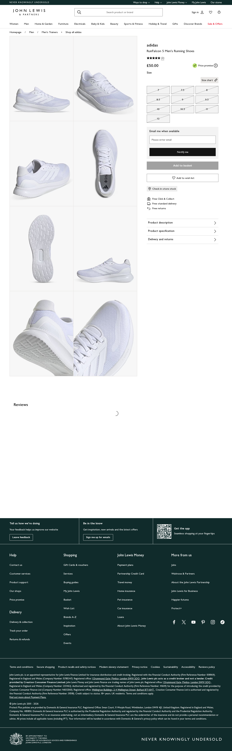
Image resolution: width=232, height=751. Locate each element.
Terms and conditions (21, 666)
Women (14, 23)
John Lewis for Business (184, 591)
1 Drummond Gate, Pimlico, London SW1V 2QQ (116, 678)
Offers (67, 634)
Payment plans (125, 564)
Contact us (16, 564)
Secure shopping (46, 666)
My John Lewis (199, 2)
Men (26, 23)
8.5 (153, 100)
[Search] (79, 12)
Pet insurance (124, 599)
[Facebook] (174, 623)
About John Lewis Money (131, 625)
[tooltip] (215, 65)
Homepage (15, 32)
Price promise (17, 599)
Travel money (124, 582)
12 (153, 119)
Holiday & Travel (158, 23)
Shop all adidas (74, 32)
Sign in (195, 12)
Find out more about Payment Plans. (28, 697)
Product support (19, 582)
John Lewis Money (175, 2)
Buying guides (71, 582)
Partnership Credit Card (130, 573)
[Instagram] (213, 623)
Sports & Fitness (133, 23)
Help (157, 2)
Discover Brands (193, 23)
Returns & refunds (20, 639)
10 (153, 110)
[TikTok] (222, 623)
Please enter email (161, 139)
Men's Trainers (50, 32)
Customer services (20, 573)
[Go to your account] (202, 12)
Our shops (15, 591)
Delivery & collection (21, 622)
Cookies (155, 666)
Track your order (19, 630)
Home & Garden (43, 23)
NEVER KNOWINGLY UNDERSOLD (29, 2)
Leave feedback (21, 537)
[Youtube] (193, 623)
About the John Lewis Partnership (190, 582)
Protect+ (176, 608)
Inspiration (69, 625)
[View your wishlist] (210, 12)
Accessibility (188, 666)
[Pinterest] (203, 623)
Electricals (79, 23)
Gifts (175, 23)
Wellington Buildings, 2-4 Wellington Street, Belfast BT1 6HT (123, 689)
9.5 (202, 100)
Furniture (63, 23)
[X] (184, 623)
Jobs (173, 564)
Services (68, 573)
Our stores (216, 2)
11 (201, 110)
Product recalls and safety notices (77, 666)
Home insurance (126, 591)
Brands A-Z (70, 617)
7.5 (177, 90)
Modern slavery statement (114, 666)
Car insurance (124, 608)
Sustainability (170, 666)
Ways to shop (140, 2)
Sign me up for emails (98, 537)
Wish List (69, 608)
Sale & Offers (215, 23)
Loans (120, 617)
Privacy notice (139, 666)
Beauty (114, 23)
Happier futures (180, 599)
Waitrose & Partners (183, 573)
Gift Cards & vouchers (76, 564)
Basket (67, 599)
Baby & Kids (98, 23)
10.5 (178, 110)
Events (67, 643)
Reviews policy (207, 666)
